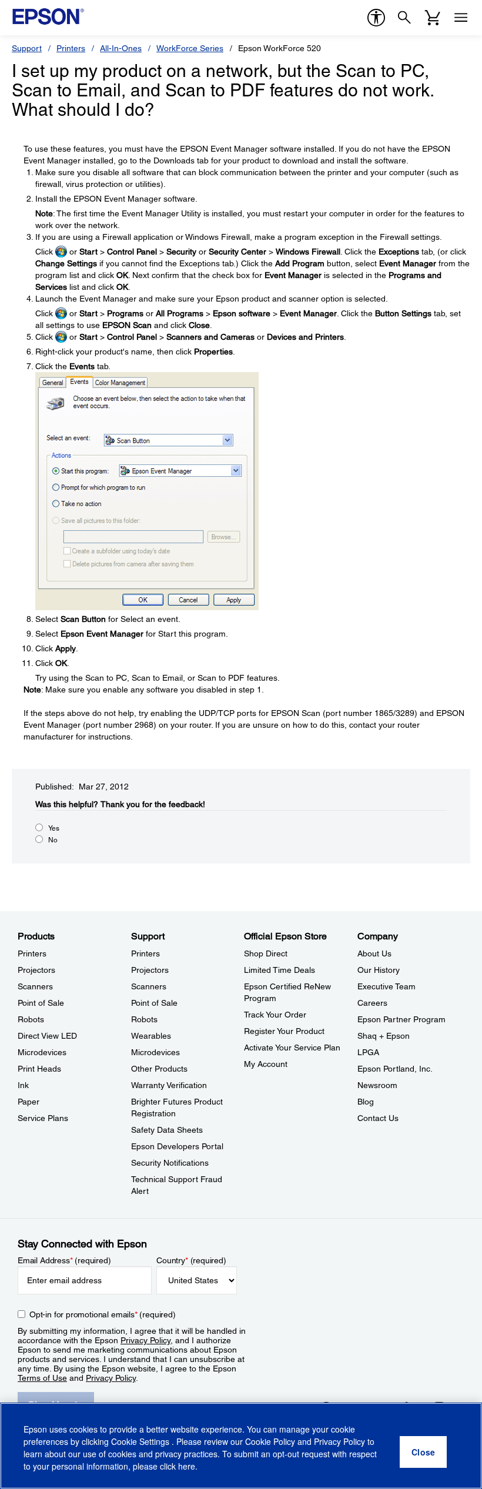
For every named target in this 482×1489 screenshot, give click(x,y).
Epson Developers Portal (177, 1146)
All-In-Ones (121, 48)
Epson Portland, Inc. (395, 1068)
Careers (372, 1003)
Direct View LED (47, 1035)
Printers (70, 48)
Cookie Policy (270, 1441)
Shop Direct (265, 953)
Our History (378, 970)
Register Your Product (284, 1031)
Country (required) (191, 1260)
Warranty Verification (169, 1085)
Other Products (159, 1068)
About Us (374, 953)
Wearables (151, 1035)
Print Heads (39, 1068)
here (186, 1466)
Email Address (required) (64, 1260)
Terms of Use (42, 1378)
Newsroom (377, 1085)
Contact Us (378, 1118)
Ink (23, 1085)
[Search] (404, 17)
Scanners (35, 986)
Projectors (36, 970)
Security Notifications (170, 1162)
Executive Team (386, 986)
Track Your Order (275, 1014)
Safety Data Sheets (167, 1130)
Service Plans (43, 1118)
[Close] (423, 1452)
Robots (31, 1019)
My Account (265, 1064)
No (53, 840)
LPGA (368, 1052)
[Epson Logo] (48, 16)
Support (27, 48)
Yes (53, 828)
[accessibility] (376, 17)
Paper (28, 1101)
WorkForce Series (189, 48)
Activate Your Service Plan (292, 1047)
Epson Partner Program (401, 1019)
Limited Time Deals (279, 970)
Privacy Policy (145, 1340)
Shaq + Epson (383, 1035)
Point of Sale (41, 1003)
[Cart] (432, 17)
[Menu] (460, 17)
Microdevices (42, 1052)
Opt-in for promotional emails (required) (102, 1314)
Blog (365, 1101)
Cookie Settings (141, 1441)
